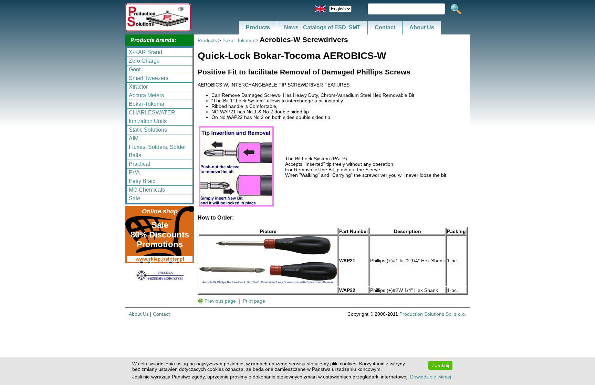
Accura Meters (146, 95)
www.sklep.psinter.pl (160, 259)
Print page (254, 301)
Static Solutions (148, 130)
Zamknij (440, 365)
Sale (134, 198)
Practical (139, 164)
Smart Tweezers (148, 78)
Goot (134, 69)
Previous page (220, 301)
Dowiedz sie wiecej (430, 376)
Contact (385, 27)
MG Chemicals (147, 190)
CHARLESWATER (152, 112)
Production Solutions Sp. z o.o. (432, 314)
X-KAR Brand (145, 52)
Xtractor (138, 87)
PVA (134, 172)
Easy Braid (142, 181)
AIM (133, 138)
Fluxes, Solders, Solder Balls (157, 151)
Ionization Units (148, 121)
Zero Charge (144, 61)
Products (258, 27)
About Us (421, 27)
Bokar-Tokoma (146, 104)
